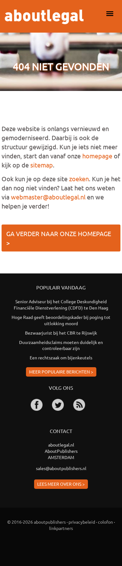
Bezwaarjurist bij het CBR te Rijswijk (61, 333)
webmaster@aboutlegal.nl (48, 197)
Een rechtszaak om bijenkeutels (61, 357)
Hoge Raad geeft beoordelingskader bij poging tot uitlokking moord (61, 320)
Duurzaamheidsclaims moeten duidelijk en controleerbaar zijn (61, 345)
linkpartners (61, 528)
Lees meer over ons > (61, 484)
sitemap (41, 165)
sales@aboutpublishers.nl (61, 468)
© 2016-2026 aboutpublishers (36, 522)
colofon (105, 522)
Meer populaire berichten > (61, 371)
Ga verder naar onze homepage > (58, 238)
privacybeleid (82, 522)
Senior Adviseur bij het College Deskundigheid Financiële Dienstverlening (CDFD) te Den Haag (61, 304)
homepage (97, 156)
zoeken (79, 178)
